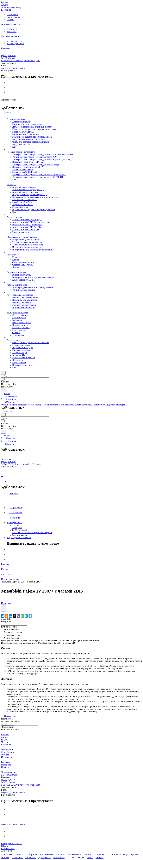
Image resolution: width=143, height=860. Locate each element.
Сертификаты (13, 17)
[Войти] (2, 473)
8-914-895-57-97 (20, 60)
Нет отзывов (7, 603)
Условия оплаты (14, 41)
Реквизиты (12, 29)
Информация (7, 757)
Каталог (5, 734)
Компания (6, 744)
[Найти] (3, 390)
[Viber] (18, 616)
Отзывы (10, 19)
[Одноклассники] (6, 616)
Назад (16, 525)
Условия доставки (15, 43)
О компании (12, 14)
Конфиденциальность (11, 843)
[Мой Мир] (10, 616)
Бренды (4, 739)
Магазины (11, 31)
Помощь (5, 767)
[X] (14, 616)
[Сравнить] (3, 609)
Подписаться (7, 727)
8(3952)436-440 (8, 55)
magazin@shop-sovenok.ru (13, 68)
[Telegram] (30, 616)
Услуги (4, 742)
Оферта (4, 846)
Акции (4, 737)
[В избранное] (3, 606)
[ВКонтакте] (2, 616)
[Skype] (26, 616)
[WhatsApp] (22, 616)
